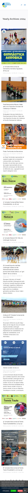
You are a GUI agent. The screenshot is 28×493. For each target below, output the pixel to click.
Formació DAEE (9, 370)
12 (22, 480)
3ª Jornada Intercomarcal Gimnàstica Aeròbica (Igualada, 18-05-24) (13, 69)
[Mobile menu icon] (25, 5)
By (14, 73)
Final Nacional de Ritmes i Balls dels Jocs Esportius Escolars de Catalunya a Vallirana (13, 106)
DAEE (4, 370)
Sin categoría (13, 110)
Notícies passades (7, 73)
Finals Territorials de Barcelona (13, 151)
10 (16, 480)
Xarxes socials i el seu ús (11, 368)
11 (19, 480)
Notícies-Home (6, 110)
